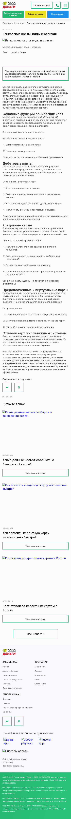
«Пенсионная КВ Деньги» (20, 788)
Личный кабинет (42, 5)
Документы (40, 675)
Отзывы (6, 703)
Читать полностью (35, 473)
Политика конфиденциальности (17, 708)
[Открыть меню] (65, 5)
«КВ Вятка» (14, 798)
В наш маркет (58, 14)
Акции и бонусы (10, 671)
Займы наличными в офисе (13, 14)
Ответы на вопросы (12, 688)
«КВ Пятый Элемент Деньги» (21, 777)
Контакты (6, 712)
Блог (37, 679)
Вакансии (7, 699)
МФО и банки (19, 52)
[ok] (18, 721)
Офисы (38, 671)
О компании (40, 667)
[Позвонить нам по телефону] (57, 5)
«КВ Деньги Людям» (18, 806)
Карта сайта (40, 684)
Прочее (6, 684)
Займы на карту (35, 14)
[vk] (7, 721)
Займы (5, 667)
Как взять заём (9, 675)
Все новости (35, 634)
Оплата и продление (12, 679)
